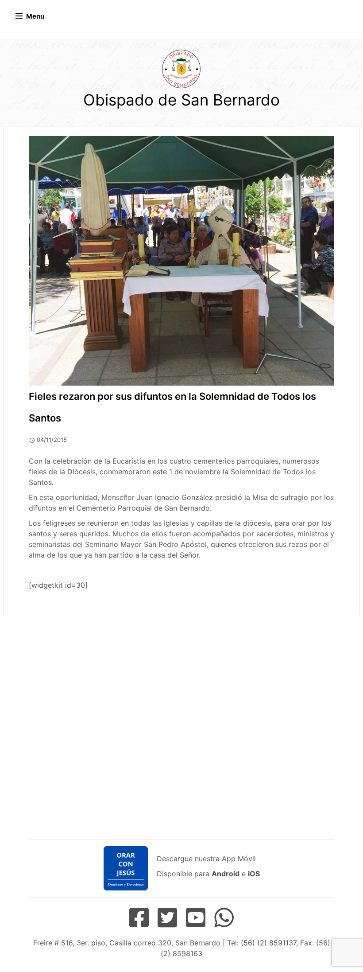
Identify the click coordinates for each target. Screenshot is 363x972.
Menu (35, 16)
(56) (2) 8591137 (268, 942)
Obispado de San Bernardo (181, 99)
